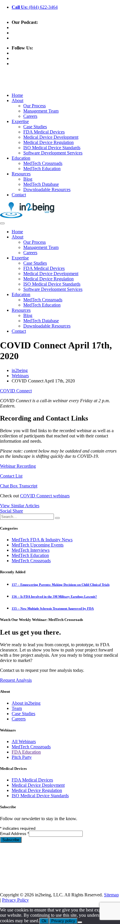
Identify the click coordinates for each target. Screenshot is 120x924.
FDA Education (26, 751)
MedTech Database (41, 184)
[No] (79, 922)
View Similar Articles (19, 505)
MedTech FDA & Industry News (42, 539)
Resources (21, 173)
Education (21, 158)
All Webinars (24, 741)
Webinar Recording (18, 466)
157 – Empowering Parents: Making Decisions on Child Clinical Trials (61, 584)
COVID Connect (16, 390)
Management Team (41, 110)
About (17, 100)
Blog (27, 179)
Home (17, 95)
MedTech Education (42, 168)
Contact (19, 194)
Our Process (34, 105)
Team (17, 708)
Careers (30, 116)
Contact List (11, 475)
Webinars (20, 375)
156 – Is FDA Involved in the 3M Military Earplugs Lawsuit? (54, 596)
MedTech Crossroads (42, 163)
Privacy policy (63, 921)
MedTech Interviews (31, 550)
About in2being (26, 703)
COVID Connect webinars (45, 495)
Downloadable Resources (46, 189)
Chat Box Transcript (18, 485)
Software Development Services (52, 152)
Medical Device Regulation (48, 142)
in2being (20, 370)
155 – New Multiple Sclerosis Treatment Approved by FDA (53, 608)
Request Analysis (16, 680)
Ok (44, 921)
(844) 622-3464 (35, 7)
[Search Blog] (57, 518)
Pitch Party (22, 757)
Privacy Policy (15, 900)
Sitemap (111, 894)
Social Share (11, 510)
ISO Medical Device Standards (51, 147)
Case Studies (35, 126)
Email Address (14, 833)
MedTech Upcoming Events (37, 544)
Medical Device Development (50, 137)
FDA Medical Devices (44, 131)
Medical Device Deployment (38, 785)
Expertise (20, 121)
